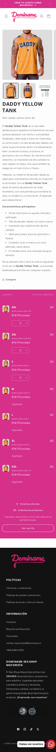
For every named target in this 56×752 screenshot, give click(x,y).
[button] (6, 16)
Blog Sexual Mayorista (18, 629)
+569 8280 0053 (15, 650)
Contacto (11, 622)
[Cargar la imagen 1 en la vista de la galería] (11, 91)
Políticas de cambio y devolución (23, 595)
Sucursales (12, 636)
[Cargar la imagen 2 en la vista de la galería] (28, 91)
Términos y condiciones (18, 588)
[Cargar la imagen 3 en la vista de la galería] (45, 91)
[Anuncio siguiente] (50, 4)
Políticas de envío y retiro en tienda (24, 602)
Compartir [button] (10, 279)
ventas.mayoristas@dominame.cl (23, 643)
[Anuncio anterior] (5, 4)
